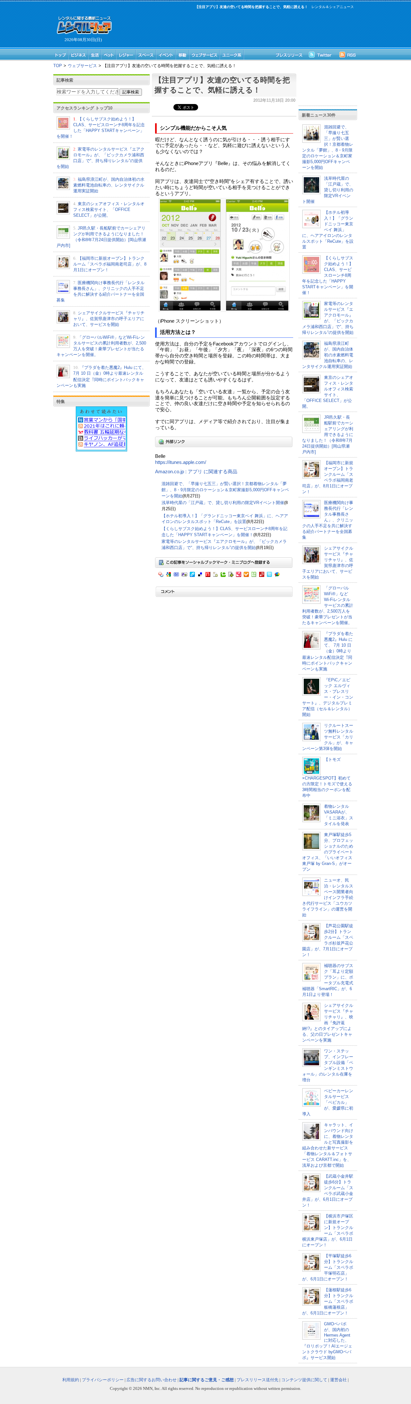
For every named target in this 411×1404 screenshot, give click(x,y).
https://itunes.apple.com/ (180, 462)
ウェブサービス (82, 65)
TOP (57, 65)
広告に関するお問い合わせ (152, 1379)
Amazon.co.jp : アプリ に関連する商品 (196, 471)
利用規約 (70, 1379)
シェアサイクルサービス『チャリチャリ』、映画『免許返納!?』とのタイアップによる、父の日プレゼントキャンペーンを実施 (327, 1022)
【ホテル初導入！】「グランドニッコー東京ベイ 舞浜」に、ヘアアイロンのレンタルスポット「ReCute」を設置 (328, 229)
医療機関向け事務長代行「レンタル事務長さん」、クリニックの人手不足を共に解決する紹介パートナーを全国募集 (327, 520)
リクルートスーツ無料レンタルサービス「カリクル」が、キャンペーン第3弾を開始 (327, 737)
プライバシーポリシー (103, 1379)
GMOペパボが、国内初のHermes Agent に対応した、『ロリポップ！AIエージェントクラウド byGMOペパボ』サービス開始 (327, 1340)
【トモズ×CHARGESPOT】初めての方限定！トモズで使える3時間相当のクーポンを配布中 (327, 777)
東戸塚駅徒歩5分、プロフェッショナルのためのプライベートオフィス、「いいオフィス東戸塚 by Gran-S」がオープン (327, 852)
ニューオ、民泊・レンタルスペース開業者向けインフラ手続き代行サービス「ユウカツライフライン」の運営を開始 (327, 897)
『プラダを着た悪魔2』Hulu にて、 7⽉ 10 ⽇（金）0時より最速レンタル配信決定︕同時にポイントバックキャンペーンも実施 (327, 651)
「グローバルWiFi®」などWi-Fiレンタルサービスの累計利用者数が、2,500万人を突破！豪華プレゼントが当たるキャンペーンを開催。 (327, 605)
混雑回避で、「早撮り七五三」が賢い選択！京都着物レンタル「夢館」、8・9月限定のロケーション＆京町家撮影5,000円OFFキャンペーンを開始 (225, 489)
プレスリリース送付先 (257, 1379)
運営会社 (338, 1379)
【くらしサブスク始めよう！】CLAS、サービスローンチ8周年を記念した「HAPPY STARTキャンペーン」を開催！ (327, 275)
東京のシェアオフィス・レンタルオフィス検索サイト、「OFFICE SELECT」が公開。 (108, 209)
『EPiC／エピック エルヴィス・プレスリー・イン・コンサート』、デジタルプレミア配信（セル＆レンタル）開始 (327, 697)
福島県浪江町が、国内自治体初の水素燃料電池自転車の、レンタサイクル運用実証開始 (108, 185)
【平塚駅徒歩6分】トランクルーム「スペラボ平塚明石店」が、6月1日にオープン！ (327, 1267)
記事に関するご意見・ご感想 (206, 1379)
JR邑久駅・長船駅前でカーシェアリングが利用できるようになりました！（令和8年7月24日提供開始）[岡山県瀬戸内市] (327, 434)
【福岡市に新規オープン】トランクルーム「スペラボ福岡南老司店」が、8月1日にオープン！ (109, 264)
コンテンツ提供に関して (304, 1379)
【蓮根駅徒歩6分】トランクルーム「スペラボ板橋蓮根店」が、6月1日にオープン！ (327, 1301)
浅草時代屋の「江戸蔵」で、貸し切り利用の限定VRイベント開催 (223, 502)
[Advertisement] (234, 27)
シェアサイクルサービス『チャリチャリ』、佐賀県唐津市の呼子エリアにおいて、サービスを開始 (108, 318)
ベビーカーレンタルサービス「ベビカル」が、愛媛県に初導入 (327, 1102)
